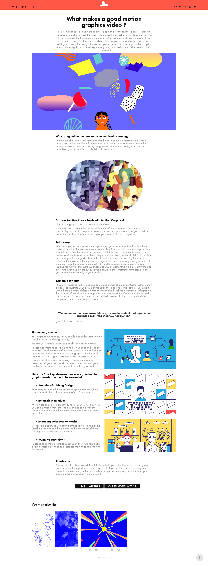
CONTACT (38, 7)
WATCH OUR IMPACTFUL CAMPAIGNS (122, 486)
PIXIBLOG (25, 7)
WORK (14, 7)
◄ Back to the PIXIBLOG (89, 486)
